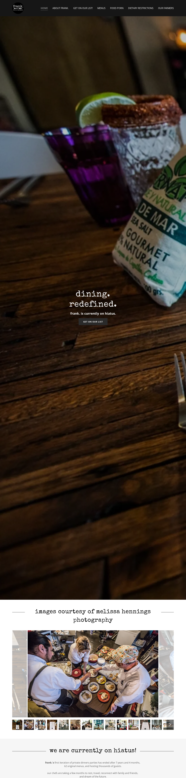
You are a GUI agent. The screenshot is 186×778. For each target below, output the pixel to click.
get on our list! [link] (83, 8)
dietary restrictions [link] (140, 8)
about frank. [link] (60, 8)
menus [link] (101, 8)
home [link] (44, 8)
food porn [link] (117, 8)
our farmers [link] (166, 8)
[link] (18, 7)
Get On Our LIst (93, 321)
